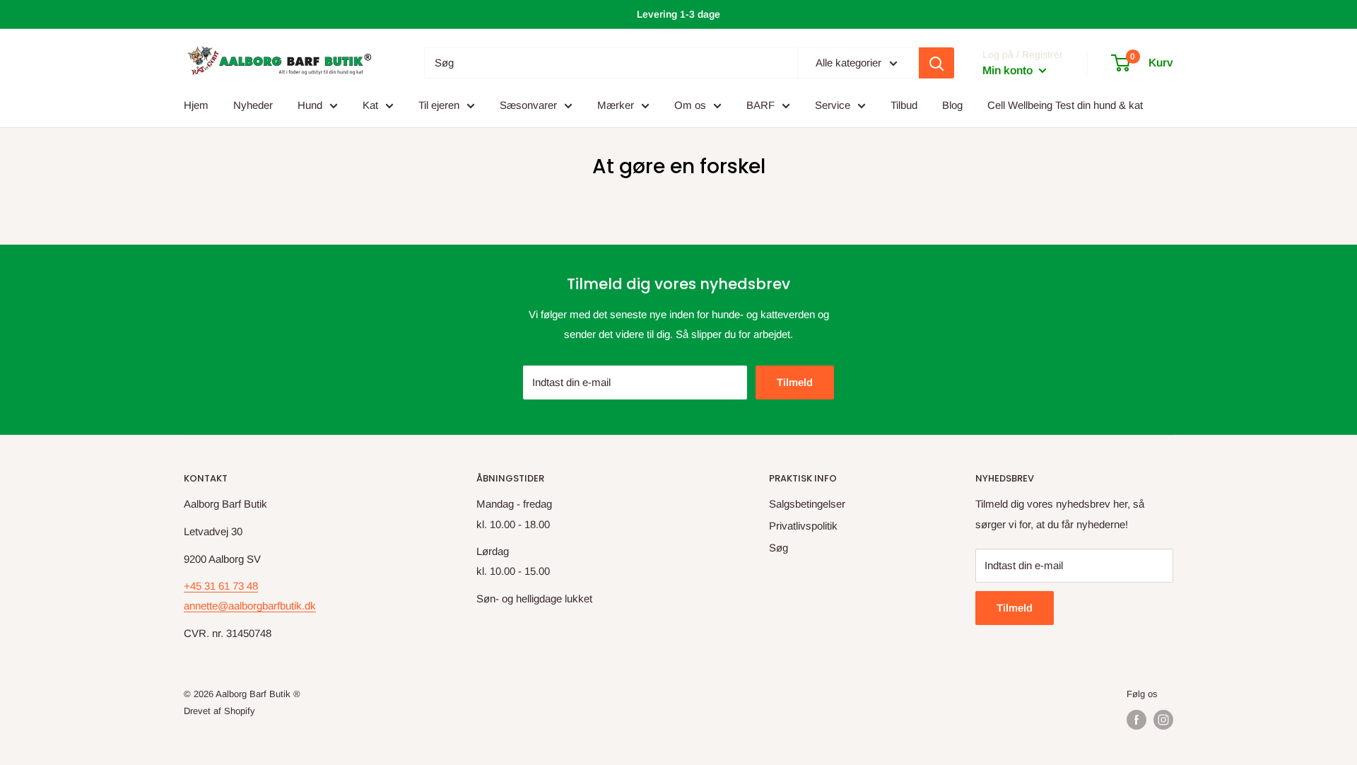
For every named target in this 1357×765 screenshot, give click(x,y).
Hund (310, 105)
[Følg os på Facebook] (1136, 720)
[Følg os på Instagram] (1163, 720)
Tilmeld (795, 382)
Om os (690, 105)
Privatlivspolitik (803, 526)
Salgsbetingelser (807, 504)
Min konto (1008, 70)
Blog (952, 105)
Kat (370, 105)
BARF (760, 105)
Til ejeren (438, 105)
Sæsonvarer (528, 105)
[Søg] (936, 62)
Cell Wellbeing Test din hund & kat (1065, 105)
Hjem (196, 105)
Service (832, 105)
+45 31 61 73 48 (221, 586)
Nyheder (253, 105)
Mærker (615, 105)
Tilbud (904, 105)
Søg (778, 548)
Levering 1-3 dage (678, 14)
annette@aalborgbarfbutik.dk (250, 606)
